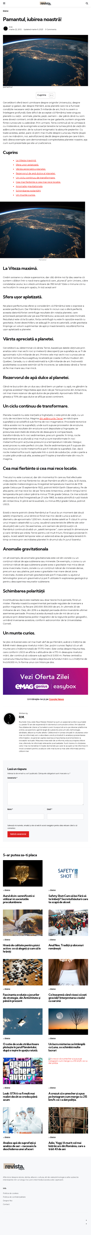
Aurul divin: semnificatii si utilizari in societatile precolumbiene (18, 899)
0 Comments (50, 29)
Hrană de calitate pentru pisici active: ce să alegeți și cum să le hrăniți (22, 948)
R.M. (11, 27)
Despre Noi (7, 1201)
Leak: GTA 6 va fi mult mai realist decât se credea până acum (20, 1096)
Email (49, 809)
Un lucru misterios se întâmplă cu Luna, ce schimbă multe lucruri (66, 1047)
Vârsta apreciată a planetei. (31, 169)
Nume (10, 809)
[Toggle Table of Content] (50, 95)
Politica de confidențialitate (14, 1197)
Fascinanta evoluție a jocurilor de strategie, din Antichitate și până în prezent (21, 998)
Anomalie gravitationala (29, 186)
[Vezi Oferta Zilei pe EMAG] (45, 681)
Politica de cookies (10, 1193)
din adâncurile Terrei (51, 418)
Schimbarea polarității (28, 190)
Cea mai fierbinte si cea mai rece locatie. (38, 182)
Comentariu (12, 778)
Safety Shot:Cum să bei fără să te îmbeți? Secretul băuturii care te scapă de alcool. (68, 899)
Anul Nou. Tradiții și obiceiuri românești (66, 946)
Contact (6, 1204)
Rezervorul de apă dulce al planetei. (35, 173)
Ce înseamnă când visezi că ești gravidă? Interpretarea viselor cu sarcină (67, 998)
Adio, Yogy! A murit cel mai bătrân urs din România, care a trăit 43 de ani (66, 1146)
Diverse (5, 11)
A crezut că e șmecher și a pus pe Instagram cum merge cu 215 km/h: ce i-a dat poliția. (67, 1096)
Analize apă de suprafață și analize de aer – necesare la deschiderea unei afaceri (19, 1146)
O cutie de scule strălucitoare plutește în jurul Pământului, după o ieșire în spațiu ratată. (21, 1047)
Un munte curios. (25, 195)
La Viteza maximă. (26, 160)
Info (4, 1188)
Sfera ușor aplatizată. (27, 164)
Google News (56, 699)
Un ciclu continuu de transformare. (35, 177)
